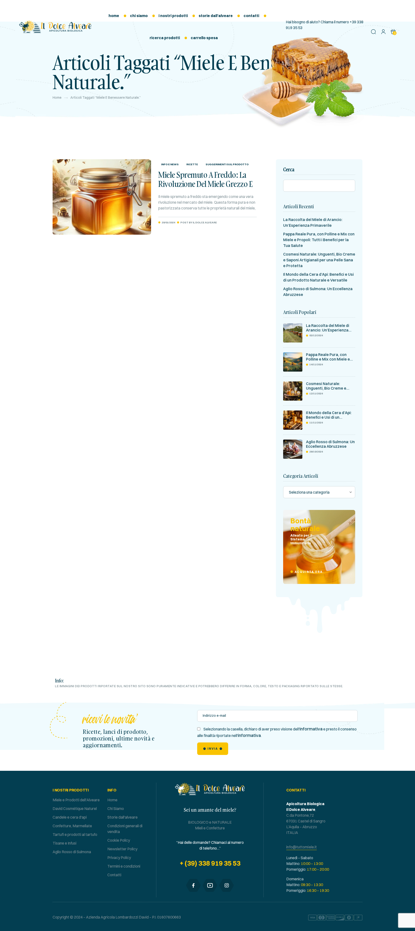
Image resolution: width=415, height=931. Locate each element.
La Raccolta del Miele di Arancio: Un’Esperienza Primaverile (327, 327)
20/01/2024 (168, 222)
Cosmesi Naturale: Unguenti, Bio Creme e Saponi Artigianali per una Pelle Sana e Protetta (319, 260)
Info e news (170, 164)
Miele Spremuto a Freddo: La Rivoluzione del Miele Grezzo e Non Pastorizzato (205, 184)
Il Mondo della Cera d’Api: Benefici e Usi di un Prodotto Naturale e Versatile (329, 415)
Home (57, 97)
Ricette (192, 164)
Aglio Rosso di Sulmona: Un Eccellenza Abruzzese (330, 444)
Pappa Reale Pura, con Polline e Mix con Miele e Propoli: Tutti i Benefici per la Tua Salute (318, 240)
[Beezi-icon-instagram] (226, 885)
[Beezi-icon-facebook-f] (193, 885)
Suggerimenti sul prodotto (227, 164)
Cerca (288, 169)
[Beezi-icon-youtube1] (210, 885)
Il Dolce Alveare (205, 222)
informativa (311, 729)
